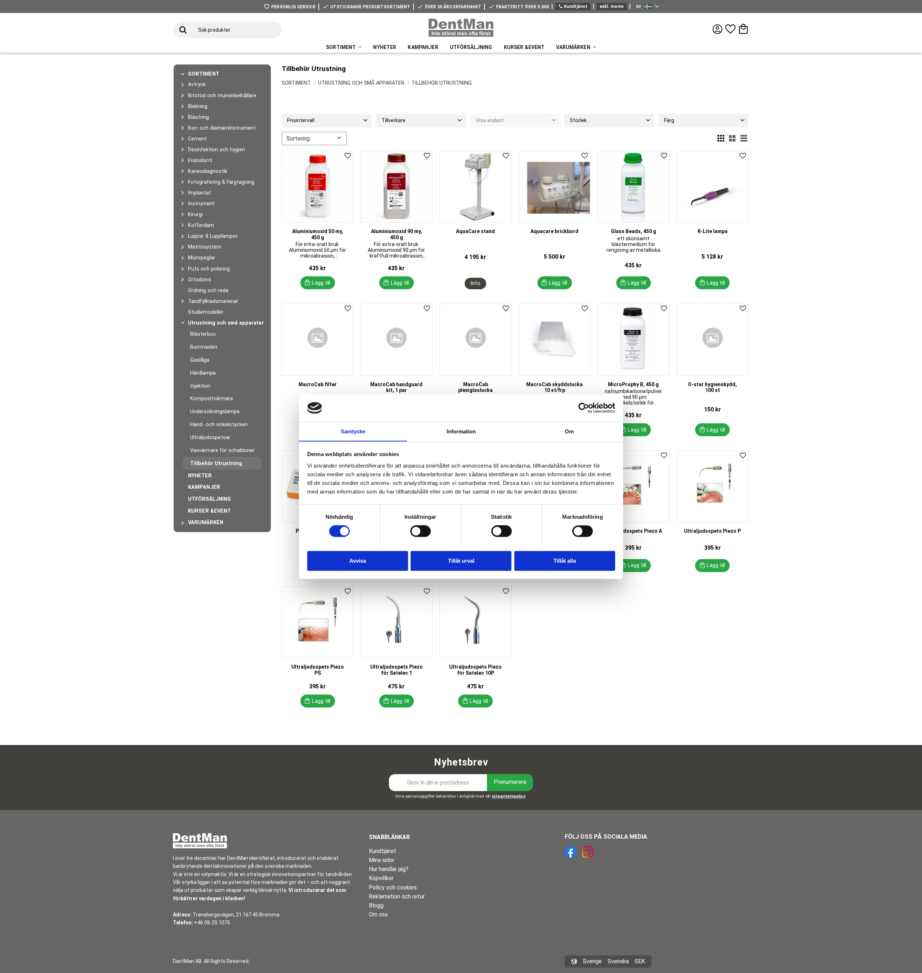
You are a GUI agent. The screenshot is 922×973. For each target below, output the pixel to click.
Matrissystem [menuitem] (204, 247)
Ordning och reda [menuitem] (208, 290)
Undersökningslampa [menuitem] (215, 412)
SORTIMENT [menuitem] (341, 47)
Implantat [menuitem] (199, 193)
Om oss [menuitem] (378, 914)
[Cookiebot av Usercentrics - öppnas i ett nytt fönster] (583, 407)
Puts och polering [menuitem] (209, 269)
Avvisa (357, 561)
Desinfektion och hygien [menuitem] (216, 150)
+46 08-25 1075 (212, 922)
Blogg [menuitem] (376, 905)
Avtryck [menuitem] (197, 84)
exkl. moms (612, 6)
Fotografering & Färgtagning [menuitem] (221, 182)
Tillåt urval (461, 561)
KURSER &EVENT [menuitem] (524, 47)
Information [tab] (461, 431)
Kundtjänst (572, 6)
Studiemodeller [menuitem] (206, 312)
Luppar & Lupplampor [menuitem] (213, 236)
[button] (730, 29)
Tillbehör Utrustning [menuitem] (216, 463)
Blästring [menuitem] (198, 117)
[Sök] (183, 30)
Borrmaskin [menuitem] (203, 347)
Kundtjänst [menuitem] (382, 851)
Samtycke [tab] (353, 431)
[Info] (475, 284)
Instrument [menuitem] (201, 204)
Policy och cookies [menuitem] (393, 887)
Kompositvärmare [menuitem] (211, 399)
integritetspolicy (508, 796)
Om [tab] (569, 431)
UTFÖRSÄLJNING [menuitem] (471, 47)
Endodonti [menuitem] (200, 160)
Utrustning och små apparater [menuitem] (226, 323)
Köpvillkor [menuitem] (381, 878)
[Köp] (317, 282)
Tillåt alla (565, 561)
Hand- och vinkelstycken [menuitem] (219, 424)
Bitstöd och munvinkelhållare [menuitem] (222, 96)
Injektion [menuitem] (200, 386)
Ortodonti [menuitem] (199, 280)
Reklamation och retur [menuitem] (397, 896)
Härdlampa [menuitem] (203, 373)
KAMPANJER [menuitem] (423, 47)
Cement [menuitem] (197, 139)
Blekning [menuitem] (197, 106)
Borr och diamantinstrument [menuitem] (222, 128)
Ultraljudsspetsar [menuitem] (210, 437)
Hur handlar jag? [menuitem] (388, 869)
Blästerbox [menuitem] (203, 334)
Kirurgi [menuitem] (195, 214)
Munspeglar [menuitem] (201, 258)
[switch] (420, 531)
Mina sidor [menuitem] (381, 860)
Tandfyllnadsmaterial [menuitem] (213, 301)
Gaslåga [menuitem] (199, 360)
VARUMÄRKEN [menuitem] (573, 47)
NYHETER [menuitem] (384, 47)
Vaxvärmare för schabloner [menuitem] (222, 450)
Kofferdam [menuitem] (201, 225)
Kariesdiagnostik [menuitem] (207, 171)
